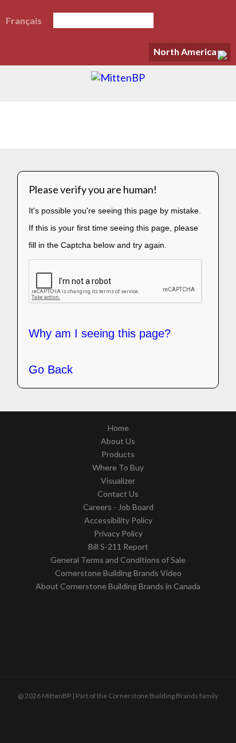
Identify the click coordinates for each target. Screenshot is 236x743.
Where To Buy (118, 467)
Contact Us (118, 494)
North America (185, 51)
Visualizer (118, 480)
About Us (118, 441)
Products (118, 454)
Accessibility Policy (118, 520)
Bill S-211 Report (118, 546)
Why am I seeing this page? (100, 333)
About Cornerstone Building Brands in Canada (118, 586)
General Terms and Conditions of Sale (118, 560)
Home (118, 428)
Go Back (51, 369)
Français (24, 20)
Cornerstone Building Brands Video (118, 573)
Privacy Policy (118, 533)
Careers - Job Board (118, 507)
